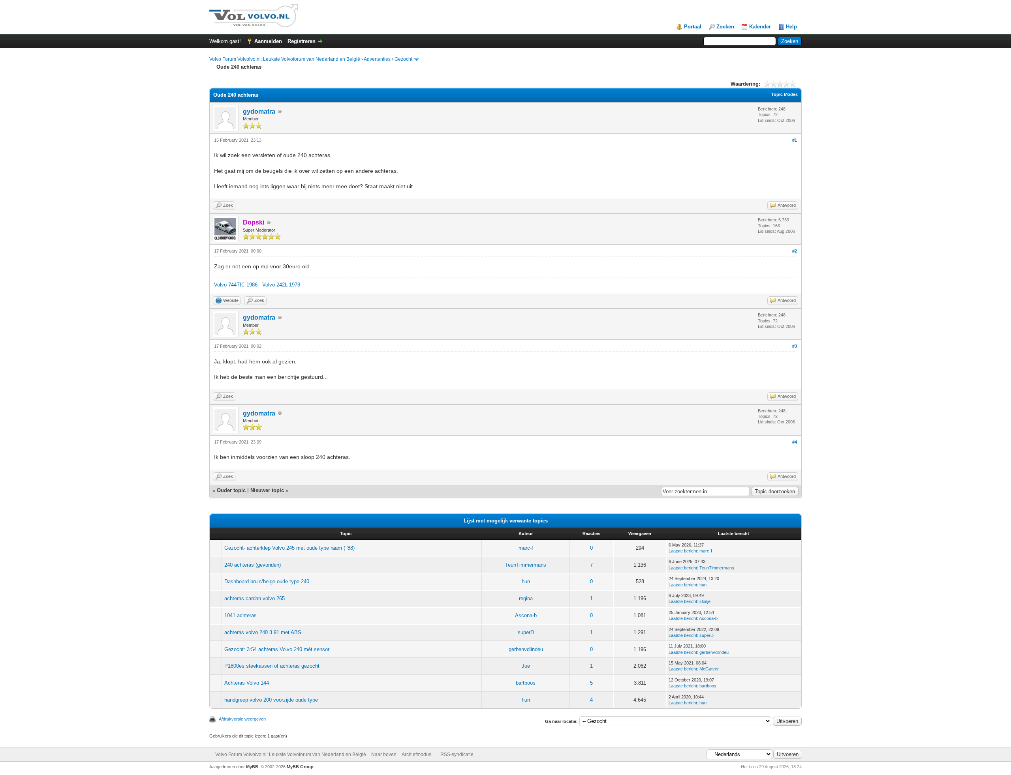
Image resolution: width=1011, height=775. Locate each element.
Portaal (692, 27)
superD (526, 632)
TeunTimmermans (525, 565)
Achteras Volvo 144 (246, 683)
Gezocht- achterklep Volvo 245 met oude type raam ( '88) (289, 548)
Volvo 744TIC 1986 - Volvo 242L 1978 (257, 285)
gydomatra (259, 111)
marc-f (526, 548)
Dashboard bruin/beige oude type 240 (266, 581)
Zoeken (725, 27)
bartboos (526, 683)
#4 (794, 442)
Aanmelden (268, 41)
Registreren (302, 41)
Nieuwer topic (267, 490)
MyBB (252, 766)
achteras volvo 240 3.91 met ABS (262, 632)
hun (526, 581)
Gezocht (403, 59)
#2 (794, 251)
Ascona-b (526, 615)
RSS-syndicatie (457, 754)
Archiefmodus (416, 754)
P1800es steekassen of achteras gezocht (271, 666)
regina (526, 598)
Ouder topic (231, 490)
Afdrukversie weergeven (242, 719)
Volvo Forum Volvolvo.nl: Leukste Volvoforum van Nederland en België (284, 59)
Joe (526, 666)
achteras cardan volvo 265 (254, 598)
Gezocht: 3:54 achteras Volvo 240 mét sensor (276, 649)
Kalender (760, 27)
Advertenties (377, 59)
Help (791, 27)
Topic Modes (784, 94)
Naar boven (384, 754)
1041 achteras (240, 615)
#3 (794, 346)
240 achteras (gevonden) (252, 565)
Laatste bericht (683, 550)
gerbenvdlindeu (526, 649)
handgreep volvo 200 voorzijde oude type (271, 700)
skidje (704, 601)
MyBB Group (300, 766)
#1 (794, 140)
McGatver (709, 668)
